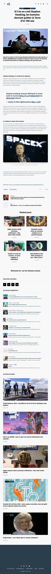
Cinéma (10, 310)
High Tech (33, 8)
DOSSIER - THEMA (27, 8)
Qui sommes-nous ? (11, 568)
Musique (14, 326)
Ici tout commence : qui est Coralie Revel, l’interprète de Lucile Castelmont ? (24, 312)
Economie (10, 318)
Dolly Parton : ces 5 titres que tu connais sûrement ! (19, 327)
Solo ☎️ (14, 364)
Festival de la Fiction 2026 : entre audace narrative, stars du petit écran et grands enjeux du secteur (25, 505)
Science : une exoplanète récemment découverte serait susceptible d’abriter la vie (26, 184)
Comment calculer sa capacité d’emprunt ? (17, 320)
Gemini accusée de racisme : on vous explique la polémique (14, 256)
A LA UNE (8, 218)
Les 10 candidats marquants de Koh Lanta (17, 304)
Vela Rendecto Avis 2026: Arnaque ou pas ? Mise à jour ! (36, 255)
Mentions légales (29, 568)
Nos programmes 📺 (20, 568)
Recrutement (41, 568)
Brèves (21, 8)
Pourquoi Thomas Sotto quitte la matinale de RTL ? (19, 335)
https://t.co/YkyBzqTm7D (29, 96)
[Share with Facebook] (45, 189)
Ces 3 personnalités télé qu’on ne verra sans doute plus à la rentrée (22, 296)
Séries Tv (22, 310)
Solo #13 (10, 366)
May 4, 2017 (36, 102)
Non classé (10, 349)
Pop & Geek (15, 341)
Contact (35, 568)
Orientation (7, 380)
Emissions (10, 364)
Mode (14, 356)
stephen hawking (13, 189)
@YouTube (10, 98)
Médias (14, 295)
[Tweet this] (47, 189)
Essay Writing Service (12, 350)
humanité (6, 189)
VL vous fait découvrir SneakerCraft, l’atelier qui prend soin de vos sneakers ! (24, 358)
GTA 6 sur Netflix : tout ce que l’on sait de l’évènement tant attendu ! (23, 343)
